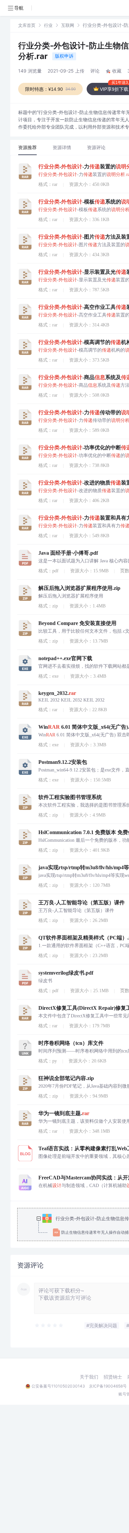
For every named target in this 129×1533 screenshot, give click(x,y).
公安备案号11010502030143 (58, 1386)
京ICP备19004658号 (108, 1386)
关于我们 (89, 1377)
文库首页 (26, 25)
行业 (48, 25)
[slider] (49, 1325)
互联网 (67, 25)
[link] (26, 25)
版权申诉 (64, 56)
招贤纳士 (113, 1377)
